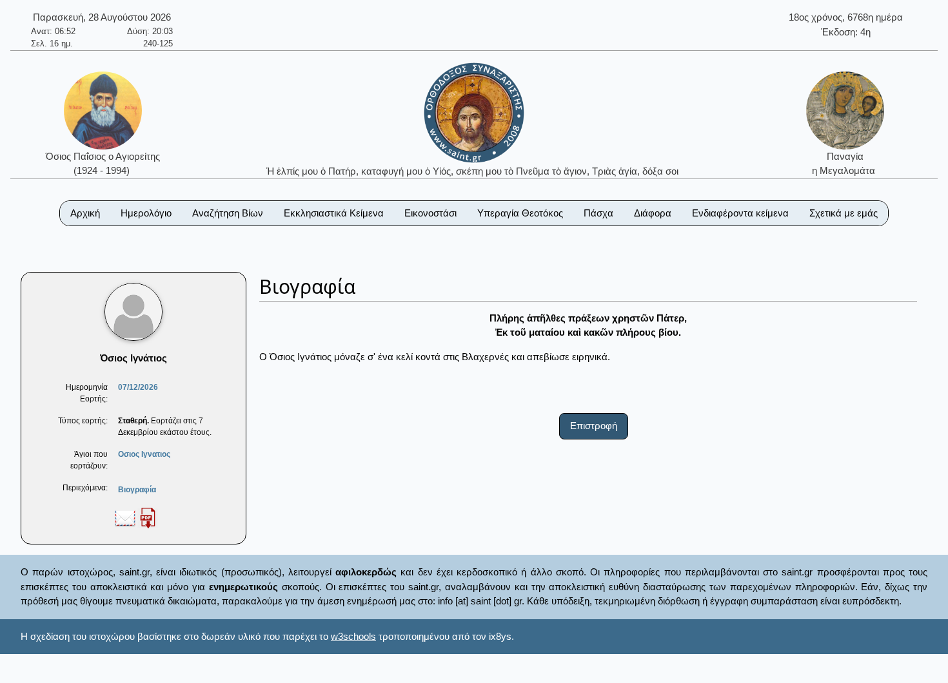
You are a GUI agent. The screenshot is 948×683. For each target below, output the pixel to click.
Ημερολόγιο (146, 212)
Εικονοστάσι (430, 212)
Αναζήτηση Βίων (227, 212)
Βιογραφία (137, 489)
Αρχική (85, 212)
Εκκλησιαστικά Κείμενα (334, 212)
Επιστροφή (593, 425)
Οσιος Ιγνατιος (144, 454)
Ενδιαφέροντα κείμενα (740, 212)
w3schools (353, 636)
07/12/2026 (138, 387)
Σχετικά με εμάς (843, 212)
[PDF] (147, 517)
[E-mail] (125, 517)
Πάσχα (598, 212)
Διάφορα (652, 212)
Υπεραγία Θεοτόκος (520, 212)
